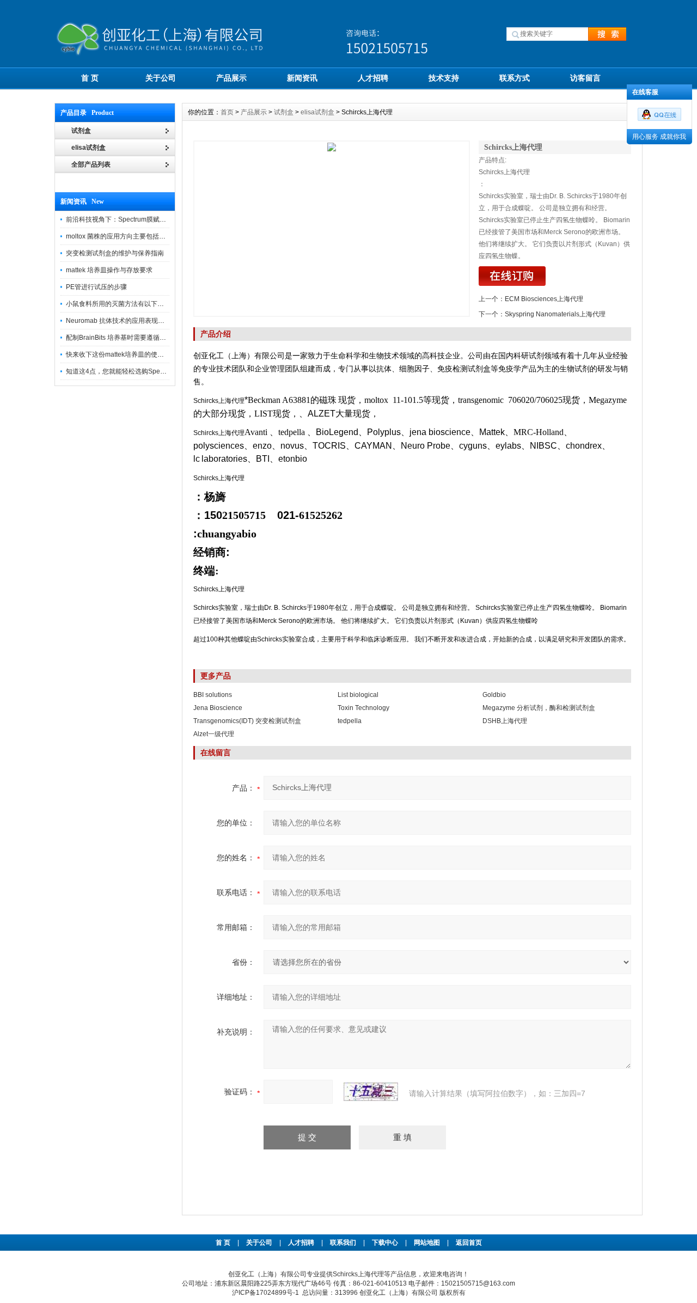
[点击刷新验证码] (371, 1091)
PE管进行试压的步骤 (96, 287)
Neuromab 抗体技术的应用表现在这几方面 (128, 321)
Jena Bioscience (217, 708)
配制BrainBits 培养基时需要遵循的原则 (122, 337)
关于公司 (160, 78)
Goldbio (494, 695)
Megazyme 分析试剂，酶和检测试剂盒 (538, 708)
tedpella (350, 721)
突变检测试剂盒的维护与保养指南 (115, 253)
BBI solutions (212, 695)
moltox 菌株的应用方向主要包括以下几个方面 (132, 236)
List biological (358, 695)
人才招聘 (373, 78)
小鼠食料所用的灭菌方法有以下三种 (118, 304)
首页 (227, 112)
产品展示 (231, 78)
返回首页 (469, 1242)
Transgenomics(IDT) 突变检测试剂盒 (247, 721)
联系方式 (514, 78)
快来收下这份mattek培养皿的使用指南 (121, 354)
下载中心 (385, 1242)
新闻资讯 (302, 78)
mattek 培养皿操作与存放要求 (109, 270)
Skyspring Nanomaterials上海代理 (555, 314)
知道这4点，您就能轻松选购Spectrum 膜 (125, 371)
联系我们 (343, 1242)
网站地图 (427, 1242)
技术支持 (444, 78)
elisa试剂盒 (88, 147)
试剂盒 (284, 112)
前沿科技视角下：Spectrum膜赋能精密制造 (129, 219)
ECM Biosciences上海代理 (544, 299)
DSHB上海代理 (504, 721)
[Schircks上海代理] (331, 228)
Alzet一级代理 (213, 734)
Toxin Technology (363, 708)
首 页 (90, 78)
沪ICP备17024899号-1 (265, 1292)
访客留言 (585, 78)
